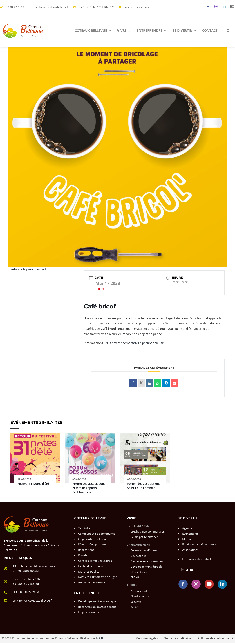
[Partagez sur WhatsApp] (157, 383)
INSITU (99, 638)
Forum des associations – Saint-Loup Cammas (144, 486)
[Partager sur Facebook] (133, 383)
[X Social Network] (141, 383)
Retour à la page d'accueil (28, 269)
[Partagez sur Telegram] (166, 383)
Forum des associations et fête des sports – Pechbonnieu (88, 488)
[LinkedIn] (149, 383)
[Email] (174, 383)
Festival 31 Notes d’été (33, 484)
